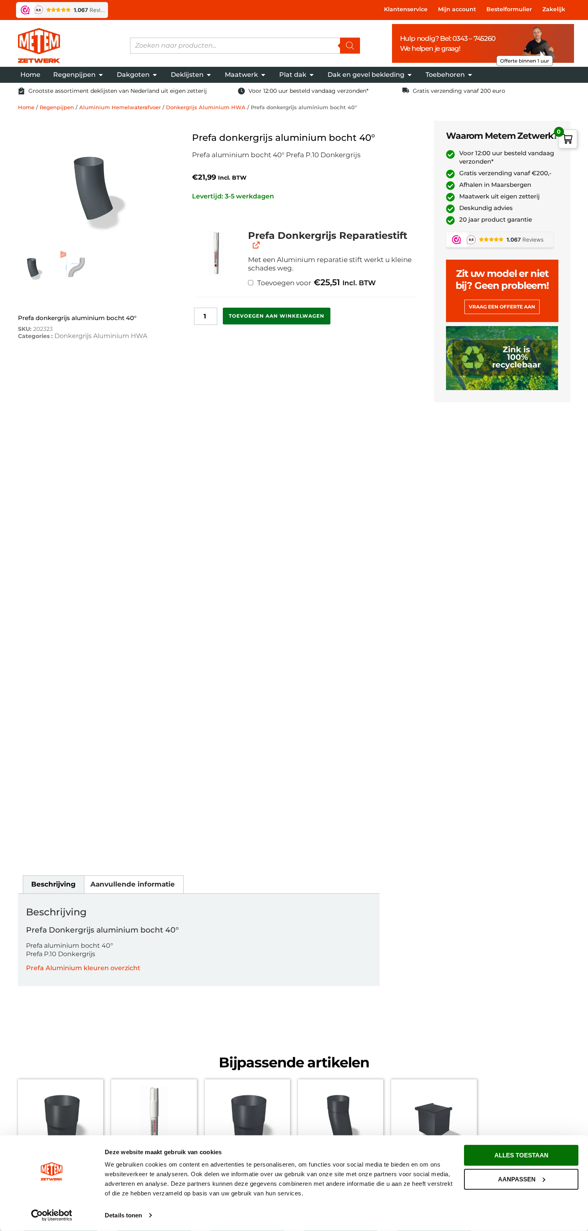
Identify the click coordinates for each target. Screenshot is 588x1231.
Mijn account (457, 9)
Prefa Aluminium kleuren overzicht (83, 968)
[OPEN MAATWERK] (263, 75)
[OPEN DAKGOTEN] (155, 75)
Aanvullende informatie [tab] (132, 884)
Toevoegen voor (316, 282)
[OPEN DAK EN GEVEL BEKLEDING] (409, 75)
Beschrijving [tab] (53, 884)
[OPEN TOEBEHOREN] (470, 75)
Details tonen (123, 1215)
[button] (216, 253)
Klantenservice (406, 9)
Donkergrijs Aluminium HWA (206, 107)
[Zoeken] (350, 46)
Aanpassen (517, 1178)
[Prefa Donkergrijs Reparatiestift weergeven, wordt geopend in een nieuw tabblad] (255, 245)
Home (26, 107)
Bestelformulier (509, 9)
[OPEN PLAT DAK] (311, 75)
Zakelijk (553, 9)
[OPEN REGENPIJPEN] (101, 75)
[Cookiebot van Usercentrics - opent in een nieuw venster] (52, 1215)
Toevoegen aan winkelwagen (276, 316)
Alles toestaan (521, 1155)
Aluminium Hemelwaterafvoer (120, 107)
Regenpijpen (57, 107)
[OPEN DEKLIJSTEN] (209, 75)
